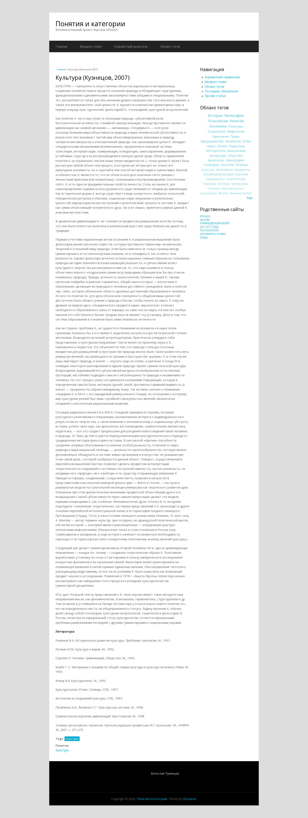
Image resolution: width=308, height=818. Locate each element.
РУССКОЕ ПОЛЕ (209, 230)
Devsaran (189, 799)
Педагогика (237, 146)
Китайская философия (219, 174)
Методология (216, 151)
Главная (61, 46)
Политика (235, 126)
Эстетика (223, 184)
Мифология (235, 131)
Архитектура (208, 193)
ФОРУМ (205, 220)
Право (235, 136)
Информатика (215, 179)
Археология (216, 160)
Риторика (214, 188)
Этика (247, 141)
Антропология (236, 179)
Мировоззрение (233, 188)
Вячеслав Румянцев (165, 773)
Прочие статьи (215, 96)
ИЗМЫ (204, 237)
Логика (222, 146)
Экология (227, 165)
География (211, 165)
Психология (218, 121)
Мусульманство (212, 141)
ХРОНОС (205, 216)
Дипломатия (224, 170)
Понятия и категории (90, 23)
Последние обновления (221, 91)
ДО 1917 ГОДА (209, 227)
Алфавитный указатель (131, 46)
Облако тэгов (170, 46)
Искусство (235, 156)
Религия (237, 121)
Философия (234, 115)
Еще (249, 198)
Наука (211, 146)
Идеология (220, 136)
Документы (242, 170)
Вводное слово (91, 46)
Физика (223, 193)
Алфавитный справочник (222, 77)
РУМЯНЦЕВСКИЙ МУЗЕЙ (214, 223)
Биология (241, 174)
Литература (217, 156)
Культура (72, 739)
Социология (216, 131)
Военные (242, 165)
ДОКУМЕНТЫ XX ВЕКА (213, 234)
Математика (240, 184)
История (215, 115)
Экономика (218, 126)
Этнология (233, 141)
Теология (209, 184)
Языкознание (236, 151)
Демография (235, 160)
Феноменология (240, 193)
